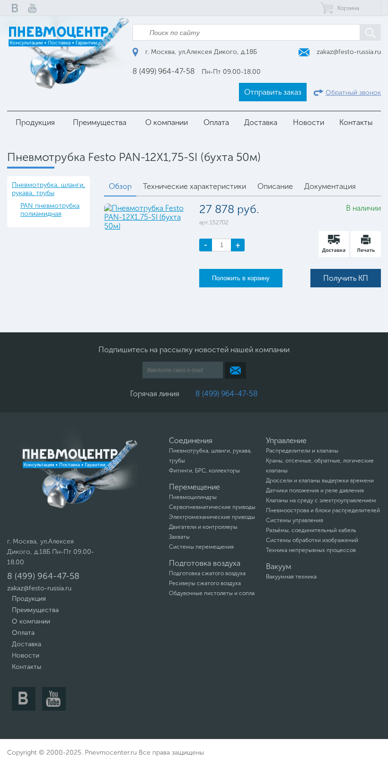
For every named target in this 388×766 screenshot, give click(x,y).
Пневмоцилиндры (193, 497)
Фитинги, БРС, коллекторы (204, 470)
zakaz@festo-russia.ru (348, 52)
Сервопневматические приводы (212, 507)
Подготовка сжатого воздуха (207, 573)
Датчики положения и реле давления (315, 490)
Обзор (120, 186)
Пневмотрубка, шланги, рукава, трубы (48, 189)
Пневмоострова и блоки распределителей (323, 510)
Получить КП (345, 278)
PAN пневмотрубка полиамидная (49, 210)
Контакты (356, 122)
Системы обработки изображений (312, 540)
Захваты (179, 537)
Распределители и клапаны (302, 450)
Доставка (260, 122)
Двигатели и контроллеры (203, 527)
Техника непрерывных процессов (311, 550)
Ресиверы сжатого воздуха (205, 583)
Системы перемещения (201, 546)
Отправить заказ (272, 92)
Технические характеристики (194, 186)
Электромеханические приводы (212, 517)
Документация (330, 186)
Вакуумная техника (291, 576)
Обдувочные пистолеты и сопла (212, 593)
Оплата (216, 122)
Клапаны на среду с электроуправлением (321, 500)
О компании (166, 122)
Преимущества (99, 122)
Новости (308, 122)
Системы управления (294, 520)
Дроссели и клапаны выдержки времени (320, 480)
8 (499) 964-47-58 (163, 71)
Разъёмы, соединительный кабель (311, 530)
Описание (275, 186)
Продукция (35, 122)
